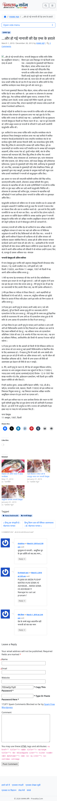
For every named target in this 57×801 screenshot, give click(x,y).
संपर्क (29, 790)
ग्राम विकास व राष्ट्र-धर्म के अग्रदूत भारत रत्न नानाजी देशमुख (38, 475)
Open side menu (11, 25)
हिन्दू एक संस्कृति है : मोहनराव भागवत (11, 524)
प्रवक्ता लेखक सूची (33, 785)
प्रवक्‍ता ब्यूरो (40, 43)
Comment (7, 712)
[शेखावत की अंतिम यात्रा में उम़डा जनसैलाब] (13, 466)
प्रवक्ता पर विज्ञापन (9, 790)
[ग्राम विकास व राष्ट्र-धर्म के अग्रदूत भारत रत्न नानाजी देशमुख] (38, 466)
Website (6, 677)
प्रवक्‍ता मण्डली (17, 785)
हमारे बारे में (6, 785)
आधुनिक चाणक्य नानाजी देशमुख (12, 499)
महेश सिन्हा (21, 615)
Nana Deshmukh (11, 515)
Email (4, 668)
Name (5, 659)
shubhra (21, 543)
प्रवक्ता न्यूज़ (14, 16)
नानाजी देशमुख (27, 515)
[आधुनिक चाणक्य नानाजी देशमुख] (13, 491)
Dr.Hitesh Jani (23, 573)
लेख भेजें (21, 790)
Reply (22, 559)
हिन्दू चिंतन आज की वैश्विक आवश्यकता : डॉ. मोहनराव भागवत (39, 524)
